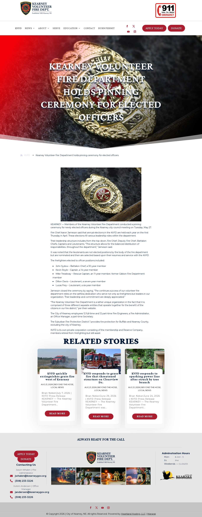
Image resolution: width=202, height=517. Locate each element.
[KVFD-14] (138, 484)
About (42, 28)
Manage (151, 514)
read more (57, 413)
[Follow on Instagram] (135, 31)
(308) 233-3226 (24, 481)
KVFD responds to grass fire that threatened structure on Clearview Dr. (101, 378)
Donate (176, 28)
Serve (56, 28)
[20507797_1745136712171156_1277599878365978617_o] (63, 484)
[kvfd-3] (113, 484)
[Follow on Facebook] (127, 26)
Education (70, 28)
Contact (89, 28)
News (28, 28)
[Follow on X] (133, 26)
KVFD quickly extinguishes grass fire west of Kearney (57, 376)
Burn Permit (106, 28)
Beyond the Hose (63, 384)
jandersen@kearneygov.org (32, 492)
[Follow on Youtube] (128, 31)
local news (57, 387)
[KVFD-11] (88, 484)
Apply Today (154, 28)
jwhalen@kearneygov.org (30, 475)
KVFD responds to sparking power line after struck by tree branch (144, 378)
